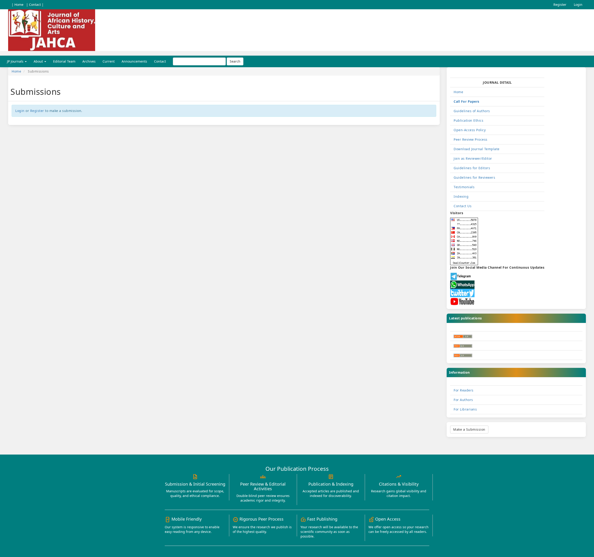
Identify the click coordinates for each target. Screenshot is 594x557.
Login (578, 4)
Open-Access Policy (470, 130)
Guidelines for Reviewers (474, 177)
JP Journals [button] (15, 61)
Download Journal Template (477, 149)
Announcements (134, 61)
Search (235, 61)
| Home (17, 4)
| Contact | (35, 4)
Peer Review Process (470, 139)
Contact (160, 61)
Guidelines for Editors (472, 168)
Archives (89, 61)
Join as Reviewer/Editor (473, 158)
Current (109, 61)
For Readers (464, 390)
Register (559, 4)
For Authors (463, 400)
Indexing (461, 196)
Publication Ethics (468, 120)
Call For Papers (466, 101)
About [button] (39, 61)
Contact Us (462, 206)
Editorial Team (64, 61)
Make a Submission (469, 429)
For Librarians (465, 409)
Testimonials (464, 187)
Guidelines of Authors (472, 111)
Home (16, 71)
